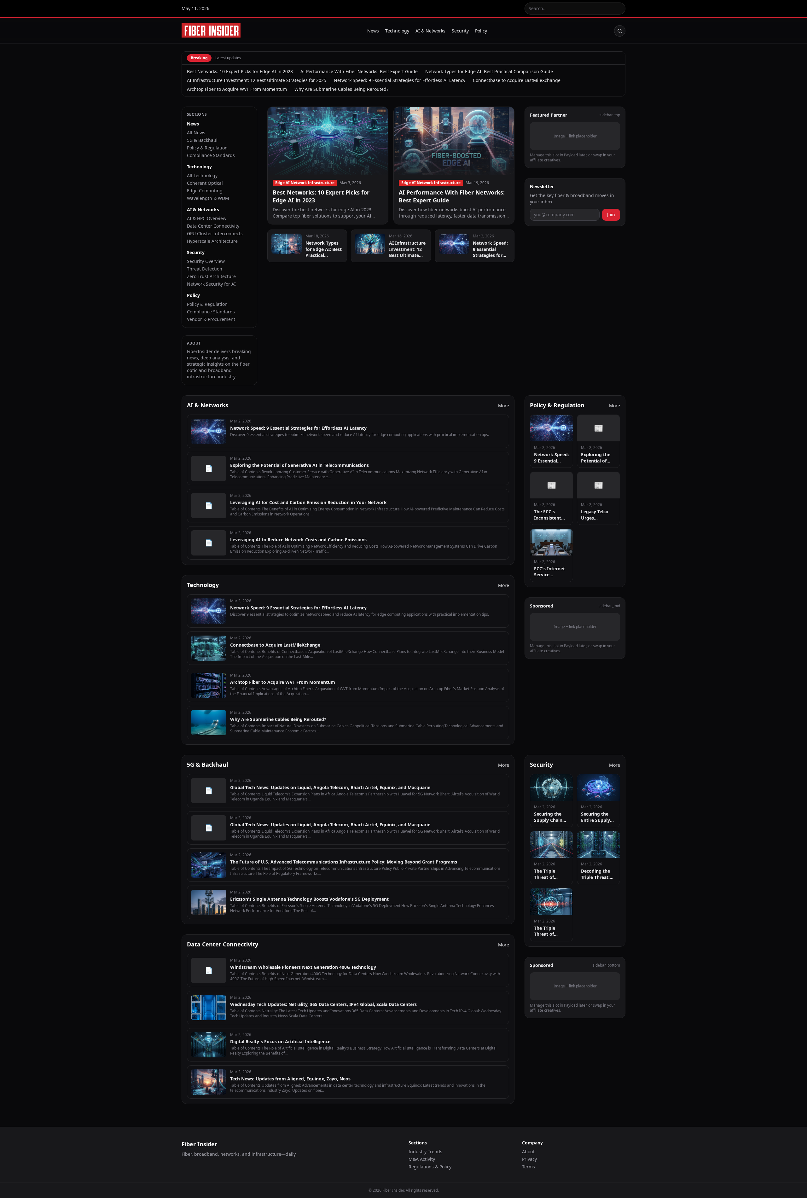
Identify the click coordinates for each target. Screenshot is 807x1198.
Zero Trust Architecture (211, 276)
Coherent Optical (205, 183)
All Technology (202, 175)
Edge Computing (205, 191)
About (528, 1151)
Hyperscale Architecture (212, 241)
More (503, 406)
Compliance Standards (211, 155)
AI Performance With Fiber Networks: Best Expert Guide (359, 71)
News (373, 31)
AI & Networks (430, 31)
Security (460, 31)
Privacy (529, 1159)
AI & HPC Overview (206, 218)
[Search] (619, 31)
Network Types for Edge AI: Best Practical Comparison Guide (489, 71)
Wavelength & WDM (208, 198)
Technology (397, 31)
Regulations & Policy (430, 1167)
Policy (481, 31)
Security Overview (206, 261)
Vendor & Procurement (211, 319)
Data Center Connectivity (213, 226)
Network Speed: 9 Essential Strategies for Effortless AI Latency (399, 80)
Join (611, 215)
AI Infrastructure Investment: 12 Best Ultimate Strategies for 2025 (256, 80)
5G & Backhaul (202, 140)
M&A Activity (422, 1159)
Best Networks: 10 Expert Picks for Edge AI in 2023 (240, 71)
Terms (528, 1167)
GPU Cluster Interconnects (215, 233)
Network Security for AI (211, 284)
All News (196, 133)
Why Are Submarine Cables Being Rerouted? (341, 89)
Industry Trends (425, 1151)
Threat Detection (204, 269)
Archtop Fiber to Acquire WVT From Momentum (237, 89)
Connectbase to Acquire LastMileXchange (516, 80)
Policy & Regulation (207, 148)
